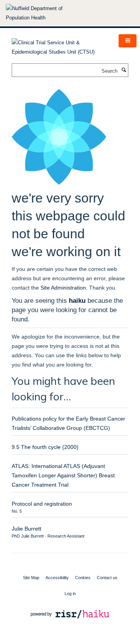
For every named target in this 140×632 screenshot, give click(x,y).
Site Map (31, 577)
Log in (70, 593)
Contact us (107, 577)
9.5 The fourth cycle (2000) (45, 447)
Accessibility (57, 577)
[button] (127, 40)
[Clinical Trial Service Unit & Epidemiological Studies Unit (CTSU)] (59, 45)
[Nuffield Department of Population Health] (45, 13)
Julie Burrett (26, 529)
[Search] (123, 70)
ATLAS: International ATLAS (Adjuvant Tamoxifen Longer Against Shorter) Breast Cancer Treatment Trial (63, 475)
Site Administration (63, 288)
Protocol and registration (42, 504)
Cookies (83, 577)
